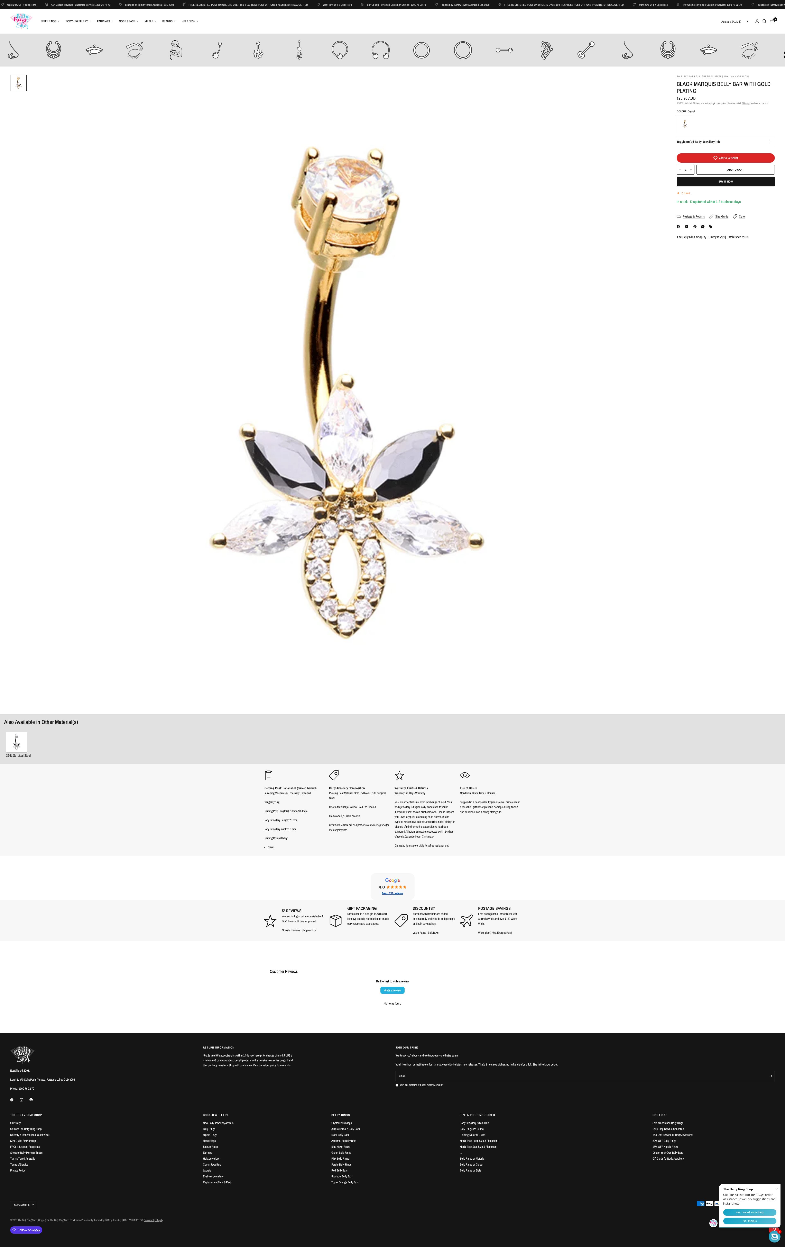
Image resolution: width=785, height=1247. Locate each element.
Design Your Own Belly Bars (668, 1152)
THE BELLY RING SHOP (26, 1115)
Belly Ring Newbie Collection (668, 1129)
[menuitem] (50, 21)
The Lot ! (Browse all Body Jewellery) (673, 1135)
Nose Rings (209, 1141)
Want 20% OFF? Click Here (294, 4)
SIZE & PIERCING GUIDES (477, 1115)
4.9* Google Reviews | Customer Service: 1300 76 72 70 (38, 4)
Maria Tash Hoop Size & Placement (479, 1141)
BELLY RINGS (48, 21)
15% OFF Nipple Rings (665, 1146)
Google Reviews (291, 930)
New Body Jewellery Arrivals (218, 1123)
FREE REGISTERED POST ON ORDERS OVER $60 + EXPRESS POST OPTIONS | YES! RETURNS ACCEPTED (206, 4)
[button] (775, 1236)
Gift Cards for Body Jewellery (668, 1158)
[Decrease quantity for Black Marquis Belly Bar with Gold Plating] (680, 169)
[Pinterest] (695, 226)
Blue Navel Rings (340, 1146)
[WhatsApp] (703, 226)
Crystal (685, 124)
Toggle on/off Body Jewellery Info (699, 141)
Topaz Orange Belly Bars (345, 1182)
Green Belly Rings (341, 1152)
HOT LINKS (660, 1115)
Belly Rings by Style (470, 1170)
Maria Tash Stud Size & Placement (478, 1146)
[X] (687, 226)
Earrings (207, 1152)
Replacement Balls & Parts (217, 1182)
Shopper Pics (309, 930)
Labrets (207, 1170)
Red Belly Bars (339, 1170)
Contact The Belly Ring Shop (25, 1129)
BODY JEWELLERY (77, 21)
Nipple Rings (210, 1135)
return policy (269, 1065)
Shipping (745, 103)
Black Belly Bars (340, 1135)
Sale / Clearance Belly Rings (668, 1123)
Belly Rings (209, 1129)
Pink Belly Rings (340, 1158)
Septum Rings (210, 1146)
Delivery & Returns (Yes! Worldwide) (29, 1135)
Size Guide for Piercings (23, 1141)
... (461, 1152)
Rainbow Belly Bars (342, 1176)
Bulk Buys (433, 932)
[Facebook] (679, 226)
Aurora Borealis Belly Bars (345, 1129)
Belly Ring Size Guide (471, 1129)
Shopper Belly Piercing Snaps (26, 1152)
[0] (771, 21)
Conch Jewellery (212, 1164)
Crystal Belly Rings (341, 1123)
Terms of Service (19, 1164)
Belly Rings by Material (472, 1158)
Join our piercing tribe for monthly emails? (421, 1085)
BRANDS (167, 21)
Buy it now (726, 181)
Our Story (15, 1123)
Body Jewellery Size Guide (474, 1123)
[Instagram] (24, 1099)
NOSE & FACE (127, 21)
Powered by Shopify (153, 1220)
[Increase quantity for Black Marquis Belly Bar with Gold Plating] (691, 169)
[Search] (764, 21)
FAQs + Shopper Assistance (25, 1146)
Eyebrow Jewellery (213, 1176)
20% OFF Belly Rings (664, 1141)
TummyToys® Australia (22, 1158)
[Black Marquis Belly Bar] (18, 742)
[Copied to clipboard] (711, 226)
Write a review (392, 990)
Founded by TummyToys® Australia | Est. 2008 (107, 4)
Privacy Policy (17, 1170)
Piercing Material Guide (472, 1135)
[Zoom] (656, 83)
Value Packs (419, 932)
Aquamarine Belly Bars (343, 1141)
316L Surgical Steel (18, 755)
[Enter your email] (771, 1076)
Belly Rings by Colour (471, 1164)
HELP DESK (188, 21)
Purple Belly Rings (341, 1164)
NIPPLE (149, 21)
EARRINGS (103, 21)
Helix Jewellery (211, 1158)
